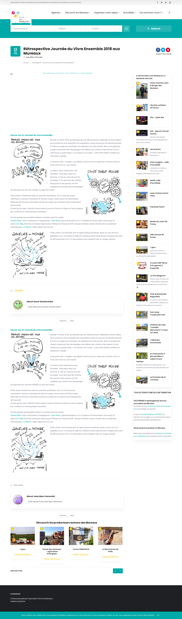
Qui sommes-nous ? (150, 12)
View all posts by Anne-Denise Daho (44, 307)
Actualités (128, 12)
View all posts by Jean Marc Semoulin (45, 501)
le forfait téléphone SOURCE (151, 414)
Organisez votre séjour (106, 12)
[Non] (179, 615)
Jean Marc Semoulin (34, 57)
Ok (158, 615)
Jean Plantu (56, 220)
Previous (63, 321)
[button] (169, 13)
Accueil (26, 63)
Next (72, 321)
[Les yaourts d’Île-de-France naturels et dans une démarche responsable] (23, 536)
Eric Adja (19, 224)
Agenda (55, 12)
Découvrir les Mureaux (77, 12)
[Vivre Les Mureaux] (21, 15)
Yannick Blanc (16, 220)
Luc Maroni (26, 227)
